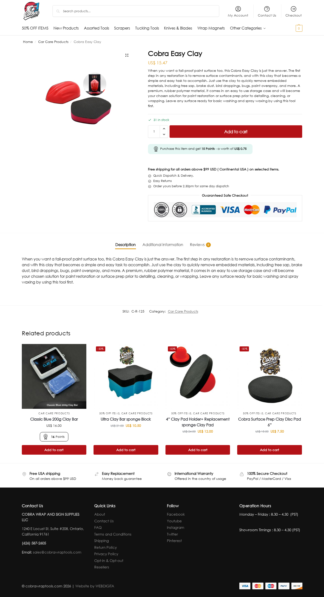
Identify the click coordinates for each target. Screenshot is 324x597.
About (99, 514)
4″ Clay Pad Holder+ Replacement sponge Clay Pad (198, 421)
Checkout (293, 15)
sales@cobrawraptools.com (57, 552)
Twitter (172, 534)
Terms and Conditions (112, 534)
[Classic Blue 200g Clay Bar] (54, 376)
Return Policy (105, 547)
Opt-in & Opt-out (108, 560)
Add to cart (235, 131)
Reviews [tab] (199, 244)
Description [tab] (125, 244)
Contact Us (267, 15)
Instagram (175, 527)
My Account (238, 15)
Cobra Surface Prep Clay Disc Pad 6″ (269, 421)
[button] (290, 28)
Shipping (101, 540)
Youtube (174, 521)
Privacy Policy (106, 553)
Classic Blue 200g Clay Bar (54, 419)
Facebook (176, 514)
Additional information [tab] (162, 244)
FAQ (98, 527)
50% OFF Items (109, 413)
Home (28, 41)
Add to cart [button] (54, 449)
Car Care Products (53, 41)
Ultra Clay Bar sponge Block (126, 419)
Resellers (101, 567)
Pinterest (174, 540)
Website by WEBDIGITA (94, 586)
